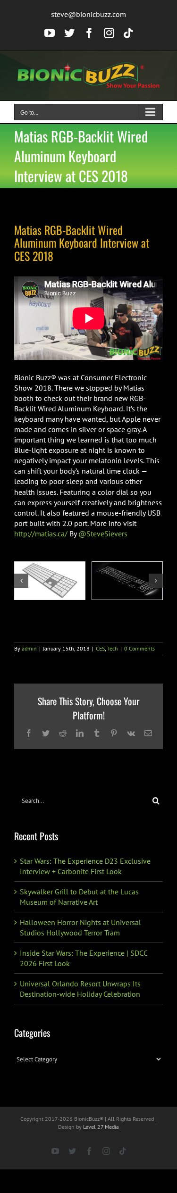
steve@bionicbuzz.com (88, 14)
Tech (112, 648)
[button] (21, 581)
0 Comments (139, 648)
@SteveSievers (102, 533)
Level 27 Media (101, 1126)
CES (100, 648)
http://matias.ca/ (40, 533)
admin (29, 648)
